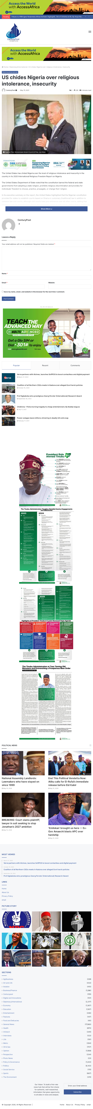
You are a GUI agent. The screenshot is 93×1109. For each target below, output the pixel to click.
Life (4, 1039)
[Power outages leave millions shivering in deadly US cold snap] (8, 421)
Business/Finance (10, 990)
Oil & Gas (6, 1047)
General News (8, 1024)
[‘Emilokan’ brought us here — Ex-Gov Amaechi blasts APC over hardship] (69, 809)
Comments (75, 365)
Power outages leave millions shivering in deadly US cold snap (42, 418)
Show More (46, 209)
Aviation (6, 987)
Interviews (7, 1036)
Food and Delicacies (11, 1021)
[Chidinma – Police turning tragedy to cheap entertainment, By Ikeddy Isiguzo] (8, 410)
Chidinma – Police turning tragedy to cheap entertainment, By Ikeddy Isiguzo (48, 407)
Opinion (6, 1051)
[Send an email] (16, 90)
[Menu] (90, 32)
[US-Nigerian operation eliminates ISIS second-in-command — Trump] (76, 958)
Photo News (8, 1058)
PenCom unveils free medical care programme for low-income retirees (38, 17)
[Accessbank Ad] (46, 54)
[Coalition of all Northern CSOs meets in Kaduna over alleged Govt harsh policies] (8, 388)
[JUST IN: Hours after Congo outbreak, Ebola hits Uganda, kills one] (46, 941)
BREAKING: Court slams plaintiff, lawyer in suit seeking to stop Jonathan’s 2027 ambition (21, 823)
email (4, 900)
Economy (7, 1005)
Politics (6, 1066)
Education (7, 1009)
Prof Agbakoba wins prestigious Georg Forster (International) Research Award (49, 396)
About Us (5, 892)
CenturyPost (10, 90)
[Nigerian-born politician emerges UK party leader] (16, 941)
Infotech (6, 1032)
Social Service (8, 1069)
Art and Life (7, 983)
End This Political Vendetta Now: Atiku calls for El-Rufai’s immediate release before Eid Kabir (68, 782)
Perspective (8, 1054)
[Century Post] (13, 31)
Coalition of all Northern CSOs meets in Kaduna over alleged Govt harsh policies (50, 385)
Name (5, 273)
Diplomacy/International (18, 67)
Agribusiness (8, 979)
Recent (45, 365)
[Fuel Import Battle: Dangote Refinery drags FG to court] (16, 958)
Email (4, 283)
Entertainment (8, 1013)
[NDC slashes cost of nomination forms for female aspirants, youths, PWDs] (16, 919)
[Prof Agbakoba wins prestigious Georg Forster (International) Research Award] (8, 399)
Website (51, 283)
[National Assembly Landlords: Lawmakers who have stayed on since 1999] (23, 763)
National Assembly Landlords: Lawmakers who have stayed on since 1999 (20, 782)
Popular (16, 365)
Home (5, 67)
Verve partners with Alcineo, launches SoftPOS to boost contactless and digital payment (53, 374)
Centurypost (8, 994)
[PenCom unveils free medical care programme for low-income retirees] (76, 921)
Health (5, 1028)
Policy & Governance (11, 1062)
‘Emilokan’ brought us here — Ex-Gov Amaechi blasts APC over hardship (67, 831)
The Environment (10, 1077)
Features (6, 1017)
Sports (5, 1073)
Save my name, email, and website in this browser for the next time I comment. (34, 292)
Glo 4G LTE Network (46, 307)
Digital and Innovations (12, 998)
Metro (5, 1043)
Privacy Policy (7, 896)
